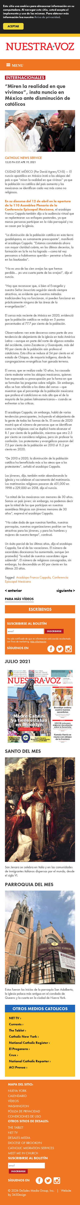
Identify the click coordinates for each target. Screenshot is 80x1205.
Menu (17, 65)
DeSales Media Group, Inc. (36, 1190)
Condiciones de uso (24, 1116)
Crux (12, 1055)
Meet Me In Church (23, 1153)
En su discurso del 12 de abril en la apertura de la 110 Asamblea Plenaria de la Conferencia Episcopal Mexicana (38, 205)
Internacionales (25, 78)
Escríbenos (40, 609)
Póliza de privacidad (24, 1111)
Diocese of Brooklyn (25, 1143)
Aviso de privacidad (47, 17)
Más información (38, 641)
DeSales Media (19, 1138)
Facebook (51, 649)
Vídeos (13, 1101)
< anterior (13, 590)
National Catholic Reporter (29, 1061)
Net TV (13, 1132)
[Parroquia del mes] (40, 937)
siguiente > (65, 590)
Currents (15, 1024)
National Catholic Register (28, 1043)
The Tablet (16, 1030)
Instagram (68, 649)
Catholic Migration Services (31, 1148)
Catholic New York (23, 1037)
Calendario (17, 1096)
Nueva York (17, 1091)
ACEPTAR (13, 26)
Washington (18, 1106)
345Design (19, 1194)
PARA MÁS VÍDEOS (19, 599)
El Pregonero (18, 1049)
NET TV (14, 1018)
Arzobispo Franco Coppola (33, 577)
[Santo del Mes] (40, 809)
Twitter (59, 649)
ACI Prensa (17, 1067)
